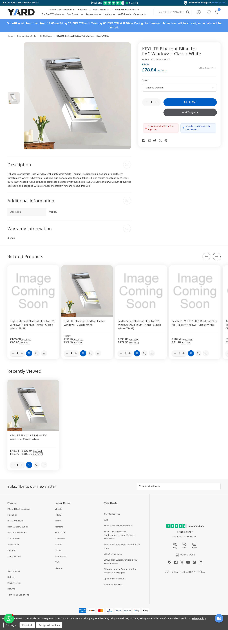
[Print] (156, 140)
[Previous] (206, 256)
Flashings (12, 514)
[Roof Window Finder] (219, 618)
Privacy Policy (14, 582)
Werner (58, 544)
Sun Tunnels (13, 538)
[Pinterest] (167, 140)
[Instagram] (171, 562)
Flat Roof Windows (17, 532)
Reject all (27, 625)
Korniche (59, 526)
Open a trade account (114, 578)
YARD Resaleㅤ (14, 556)
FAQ (175, 547)
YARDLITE (60, 532)
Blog (106, 519)
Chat (184, 547)
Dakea (58, 550)
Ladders (11, 550)
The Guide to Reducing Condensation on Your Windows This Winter (120, 535)
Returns (11, 588)
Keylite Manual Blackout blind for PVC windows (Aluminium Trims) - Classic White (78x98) (32, 324)
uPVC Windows (15, 520)
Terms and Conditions (18, 594)
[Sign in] (199, 12)
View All (59, 568)
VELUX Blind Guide (113, 554)
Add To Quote (190, 112)
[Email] (150, 140)
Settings (11, 625)
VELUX (58, 509)
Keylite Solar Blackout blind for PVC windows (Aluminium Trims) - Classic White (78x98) (139, 324)
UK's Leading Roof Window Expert (20, 2)
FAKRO (58, 514)
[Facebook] (145, 140)
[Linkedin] (200, 562)
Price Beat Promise (113, 584)
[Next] (217, 256)
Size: (145, 80)
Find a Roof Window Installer (118, 525)
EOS (57, 562)
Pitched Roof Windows (18, 509)
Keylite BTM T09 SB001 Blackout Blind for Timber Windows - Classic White (195, 322)
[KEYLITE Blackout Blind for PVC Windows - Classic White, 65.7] (33, 405)
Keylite (58, 520)
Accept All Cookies (49, 625)
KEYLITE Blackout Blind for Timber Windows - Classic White (84, 322)
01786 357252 (219, 3)
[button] (9, 619)
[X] (161, 140)
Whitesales (60, 556)
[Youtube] (189, 562)
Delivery (11, 577)
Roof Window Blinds (17, 526)
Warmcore (60, 538)
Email (194, 547)
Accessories (13, 544)
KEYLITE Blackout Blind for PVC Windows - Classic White (29, 437)
